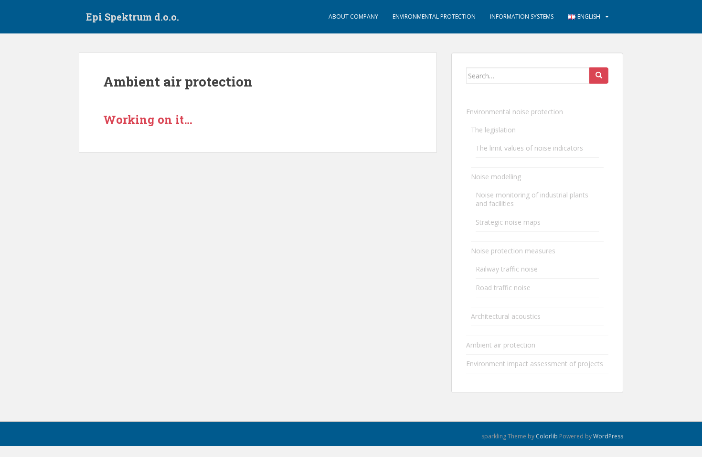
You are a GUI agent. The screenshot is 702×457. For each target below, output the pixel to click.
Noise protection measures (513, 250)
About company (353, 16)
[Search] (598, 75)
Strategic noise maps (508, 222)
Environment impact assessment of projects (534, 363)
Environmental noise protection (514, 111)
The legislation (493, 129)
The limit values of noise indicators (529, 147)
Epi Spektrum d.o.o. (132, 17)
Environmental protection (434, 16)
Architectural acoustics (506, 316)
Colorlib (547, 436)
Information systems (521, 16)
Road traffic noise (503, 287)
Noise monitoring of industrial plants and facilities (532, 199)
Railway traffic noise (507, 268)
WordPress (608, 436)
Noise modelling (496, 176)
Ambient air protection (500, 344)
